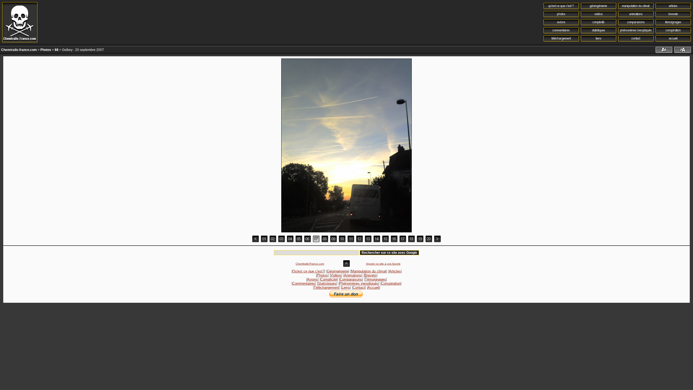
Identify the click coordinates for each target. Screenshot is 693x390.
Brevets (370, 275)
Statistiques (327, 283)
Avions (312, 279)
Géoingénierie (337, 271)
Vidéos (336, 275)
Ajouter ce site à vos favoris (383, 263)
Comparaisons (351, 279)
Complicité (329, 279)
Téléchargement (326, 287)
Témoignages (375, 279)
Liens (346, 287)
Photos (45, 50)
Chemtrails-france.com (19, 50)
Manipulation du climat (368, 271)
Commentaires (303, 283)
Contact (359, 287)
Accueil (373, 287)
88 (56, 50)
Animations (353, 275)
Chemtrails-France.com (310, 263)
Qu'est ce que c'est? (308, 271)
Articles (395, 271)
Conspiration (391, 283)
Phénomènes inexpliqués (358, 283)
